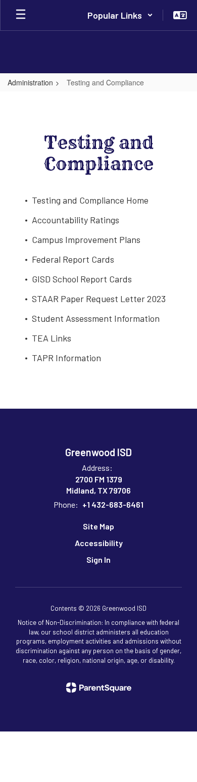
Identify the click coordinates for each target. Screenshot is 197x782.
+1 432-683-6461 (112, 504)
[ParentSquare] (99, 687)
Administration (30, 82)
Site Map (98, 526)
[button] (120, 15)
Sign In (98, 559)
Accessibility (99, 543)
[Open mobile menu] (21, 15)
